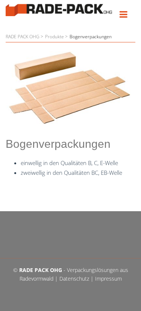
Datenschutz (74, 278)
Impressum (108, 278)
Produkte (54, 36)
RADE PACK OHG (22, 36)
